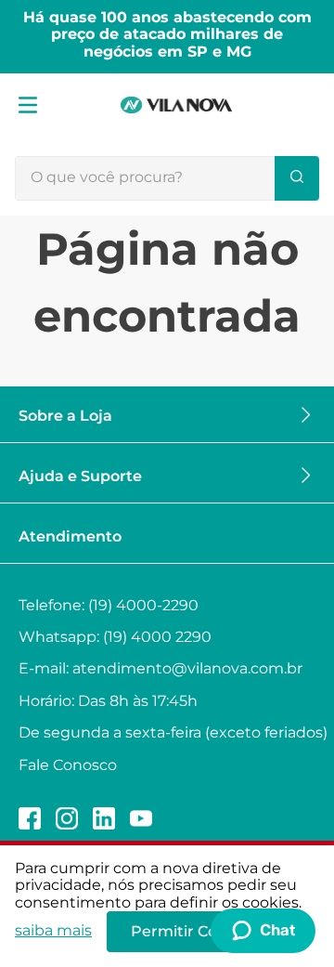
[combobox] (167, 178)
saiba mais (53, 930)
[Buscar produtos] (297, 178)
